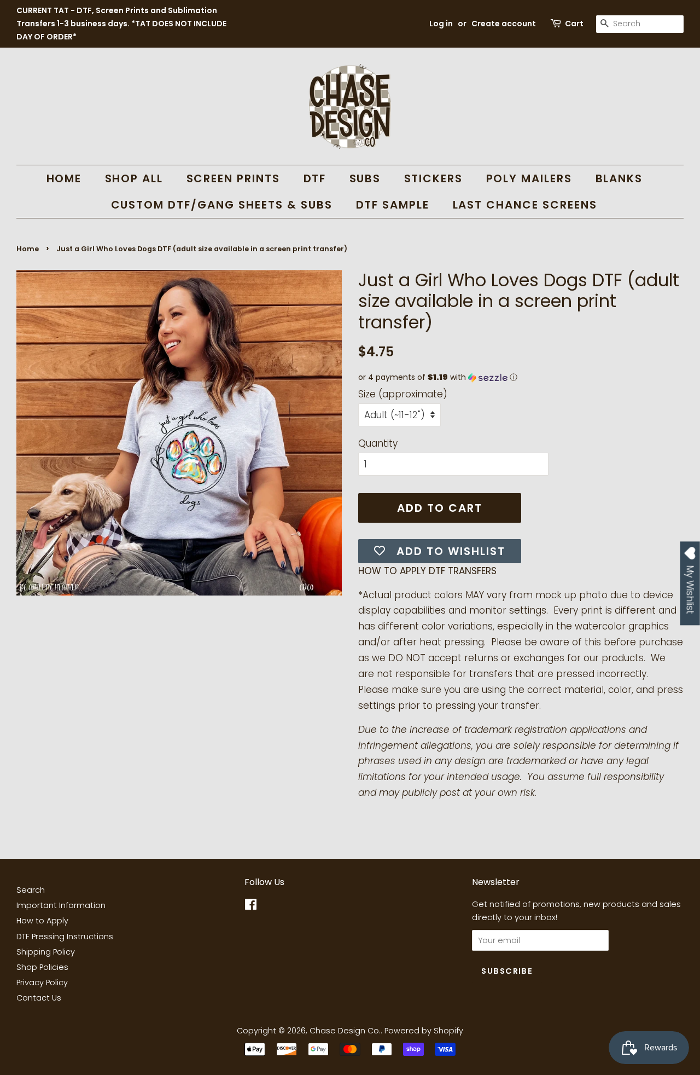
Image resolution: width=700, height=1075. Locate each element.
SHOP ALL (134, 178)
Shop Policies (42, 967)
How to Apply (42, 920)
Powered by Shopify (423, 1030)
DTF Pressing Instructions (64, 936)
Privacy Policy (42, 982)
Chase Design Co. (345, 1030)
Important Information (61, 905)
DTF (315, 178)
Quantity (378, 443)
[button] (521, 377)
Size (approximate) (402, 394)
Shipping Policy (45, 951)
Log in (441, 23)
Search (30, 890)
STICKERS (433, 178)
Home (27, 248)
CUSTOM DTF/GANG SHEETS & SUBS (222, 204)
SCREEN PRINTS (233, 178)
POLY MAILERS (529, 178)
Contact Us (38, 997)
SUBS (365, 178)
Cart (574, 23)
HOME (64, 178)
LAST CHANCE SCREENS (525, 204)
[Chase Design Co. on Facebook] (250, 906)
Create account (503, 23)
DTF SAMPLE (393, 204)
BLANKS (619, 178)
